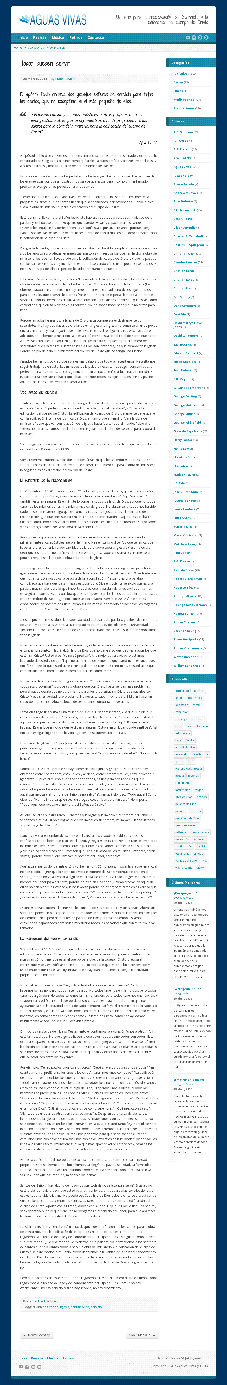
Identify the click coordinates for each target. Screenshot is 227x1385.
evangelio (181, 754)
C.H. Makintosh (185, 210)
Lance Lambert (185, 509)
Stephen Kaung (185, 631)
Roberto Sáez (184, 587)
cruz (178, 726)
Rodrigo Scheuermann (190, 605)
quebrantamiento (187, 825)
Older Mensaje (142, 1335)
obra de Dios (183, 797)
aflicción (198, 691)
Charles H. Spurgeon (189, 245)
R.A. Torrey (182, 561)
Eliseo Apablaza (185, 362)
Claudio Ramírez (185, 262)
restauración (200, 832)
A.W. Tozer (182, 158)
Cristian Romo (184, 288)
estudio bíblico (185, 747)
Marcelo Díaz (183, 527)
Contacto (96, 37)
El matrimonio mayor (189, 1080)
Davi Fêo (180, 314)
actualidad (182, 691)
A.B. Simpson (183, 132)
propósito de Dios (187, 818)
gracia (179, 761)
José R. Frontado (186, 492)
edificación (50, 1307)
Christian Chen (185, 253)
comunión (182, 712)
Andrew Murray (185, 193)
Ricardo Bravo (184, 570)
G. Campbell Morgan (189, 388)
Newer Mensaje (37, 1335)
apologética (194, 698)
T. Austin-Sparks (186, 639)
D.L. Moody (182, 297)
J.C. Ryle (179, 483)
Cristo (201, 719)
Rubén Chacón (65, 79)
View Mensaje (56, 47)
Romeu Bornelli (185, 613)
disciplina (202, 726)
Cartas (178, 82)
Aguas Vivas (182, 167)
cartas (197, 705)
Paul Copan (182, 553)
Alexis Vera (182, 175)
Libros (178, 91)
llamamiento (183, 783)
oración (202, 797)
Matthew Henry (185, 544)
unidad (198, 853)
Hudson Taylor (185, 475)
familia (197, 754)
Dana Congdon (185, 306)
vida (205, 860)
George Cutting (185, 396)
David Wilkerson (186, 336)
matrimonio (182, 790)
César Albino (183, 219)
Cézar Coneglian (186, 228)
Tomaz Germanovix (188, 648)
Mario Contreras (186, 535)
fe (207, 754)
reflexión (181, 832)
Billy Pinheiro (183, 201)
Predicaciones (34, 47)
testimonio (182, 853)
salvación (200, 839)
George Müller (184, 414)
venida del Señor (186, 860)
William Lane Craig (187, 666)
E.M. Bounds (183, 344)
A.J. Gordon (182, 141)
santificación (80, 1307)
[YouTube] (188, 37)
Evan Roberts (183, 370)
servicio (96, 1307)
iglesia (64, 1307)
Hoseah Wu (182, 466)
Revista (40, 37)
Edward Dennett (186, 353)
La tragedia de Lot (187, 989)
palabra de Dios (185, 804)
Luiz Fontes (182, 518)
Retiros (75, 37)
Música (58, 37)
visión (201, 868)
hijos (191, 761)
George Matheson (187, 405)
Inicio (23, 37)
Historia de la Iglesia (188, 768)
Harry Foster (183, 440)
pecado (180, 811)
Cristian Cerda (184, 271)
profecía (195, 811)
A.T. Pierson (182, 149)
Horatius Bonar (185, 457)
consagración (184, 719)
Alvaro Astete (184, 184)
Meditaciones (184, 100)
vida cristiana (183, 868)
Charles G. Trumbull (188, 236)
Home (18, 47)
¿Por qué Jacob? (185, 893)
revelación (182, 839)
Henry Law (181, 448)
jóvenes (193, 776)
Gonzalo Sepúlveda (188, 431)
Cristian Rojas (184, 279)
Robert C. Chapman (188, 579)
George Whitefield (187, 422)
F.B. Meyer (181, 379)
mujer (199, 790)
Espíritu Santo (184, 740)
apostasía (181, 705)
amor (178, 698)
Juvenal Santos (185, 501)
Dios (189, 726)
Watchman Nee (185, 657)
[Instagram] (194, 37)
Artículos (180, 73)
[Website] (200, 37)
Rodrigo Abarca (185, 596)
